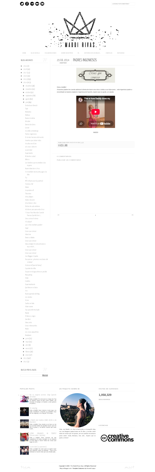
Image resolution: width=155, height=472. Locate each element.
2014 (25, 82)
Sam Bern (28, 319)
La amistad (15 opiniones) (38, 447)
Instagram (42, 4)
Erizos (27, 300)
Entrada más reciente (58, 215)
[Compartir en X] (64, 145)
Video (26, 278)
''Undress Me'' (29, 184)
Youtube (32, 4)
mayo (27, 342)
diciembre (29, 86)
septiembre (29, 96)
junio (27, 338)
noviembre (29, 89)
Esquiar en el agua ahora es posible (36, 272)
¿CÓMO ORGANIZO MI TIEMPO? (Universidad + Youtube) (43, 434)
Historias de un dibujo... (92, 53)
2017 (25, 73)
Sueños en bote (29, 303)
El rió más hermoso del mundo (34, 137)
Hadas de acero (30, 200)
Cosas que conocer (30, 231)
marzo (28, 348)
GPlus (27, 4)
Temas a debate (29, 237)
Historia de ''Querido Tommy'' (33, 265)
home (24, 53)
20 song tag (33, 408)
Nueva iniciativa (30, 118)
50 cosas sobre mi (31, 147)
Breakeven (28, 335)
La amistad (28, 150)
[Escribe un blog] (61, 145)
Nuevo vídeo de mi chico (32, 168)
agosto (28, 99)
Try (26, 178)
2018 (25, 69)
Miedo (27, 329)
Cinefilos (109, 53)
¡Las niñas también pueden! (33, 225)
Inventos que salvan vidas (33, 140)
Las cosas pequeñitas (32, 332)
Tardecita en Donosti (31, 105)
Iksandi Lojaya (91, 468)
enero (27, 355)
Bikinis (27, 159)
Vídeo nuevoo (29, 306)
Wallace (27, 115)
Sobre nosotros (67, 53)
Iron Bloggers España (31, 256)
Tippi (26, 109)
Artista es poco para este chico (34, 209)
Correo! (27, 128)
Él (78, 53)
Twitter (22, 4)
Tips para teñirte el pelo (32, 310)
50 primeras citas (30, 203)
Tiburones (28, 194)
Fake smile (28, 322)
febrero (28, 352)
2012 (25, 362)
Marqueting (28, 275)
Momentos (28, 112)
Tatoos (27, 187)
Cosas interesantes (31, 326)
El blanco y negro (30, 316)
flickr (37, 4)
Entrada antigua (132, 215)
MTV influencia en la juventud (34, 181)
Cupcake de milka (30, 268)
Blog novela (35, 53)
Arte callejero (29, 197)
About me (28, 234)
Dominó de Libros (30, 125)
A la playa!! (28, 222)
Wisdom (27, 121)
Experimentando (30, 284)
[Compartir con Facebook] (66, 145)
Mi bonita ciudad (30, 156)
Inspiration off (29, 190)
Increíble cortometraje (31, 131)
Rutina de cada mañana (32, 206)
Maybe (27, 313)
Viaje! (26, 228)
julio (27, 102)
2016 (25, 76)
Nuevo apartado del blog (32, 294)
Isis (26, 291)
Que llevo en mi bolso (31, 287)
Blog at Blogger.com (65, 468)
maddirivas (74, 142)
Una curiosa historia (31, 218)
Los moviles (28, 297)
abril (27, 345)
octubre (28, 92)
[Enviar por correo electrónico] (59, 145)
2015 (25, 79)
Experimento (29, 153)
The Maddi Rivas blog (76, 466)
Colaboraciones (50, 53)
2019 (25, 66)
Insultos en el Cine (30, 144)
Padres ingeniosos (31, 134)
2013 (25, 358)
